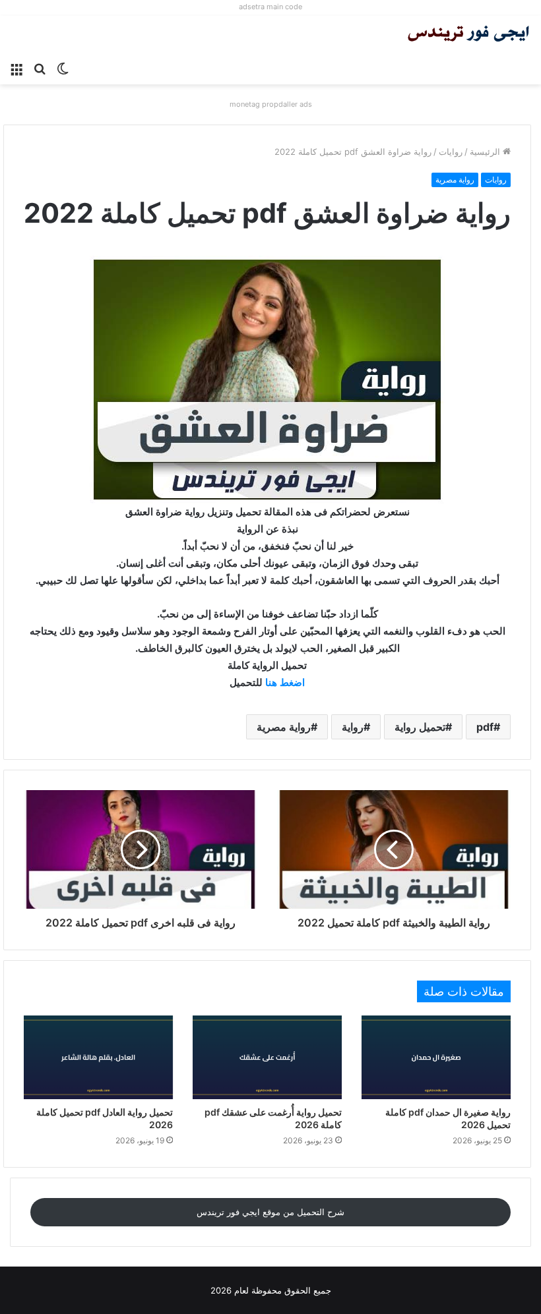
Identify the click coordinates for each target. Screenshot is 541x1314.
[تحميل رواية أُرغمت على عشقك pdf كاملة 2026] (267, 1057)
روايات (450, 151)
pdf (484, 726)
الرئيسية (486, 151)
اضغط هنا (285, 682)
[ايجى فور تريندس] (468, 35)
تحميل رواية (420, 726)
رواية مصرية (454, 180)
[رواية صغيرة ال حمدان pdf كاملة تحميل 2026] (436, 1057)
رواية (353, 726)
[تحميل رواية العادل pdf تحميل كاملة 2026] (98, 1057)
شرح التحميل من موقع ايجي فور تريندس (270, 1212)
